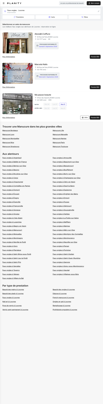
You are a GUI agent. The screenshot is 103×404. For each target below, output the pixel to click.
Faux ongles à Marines (61, 226)
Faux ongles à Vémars (10, 274)
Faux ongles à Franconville (12, 206)
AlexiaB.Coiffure (42, 34)
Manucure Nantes (59, 138)
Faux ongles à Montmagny (12, 238)
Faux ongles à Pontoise (62, 250)
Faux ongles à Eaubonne (62, 190)
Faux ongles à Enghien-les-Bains (65, 194)
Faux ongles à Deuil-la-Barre (63, 186)
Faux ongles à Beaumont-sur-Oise (66, 162)
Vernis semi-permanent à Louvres (15, 310)
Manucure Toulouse (60, 147)
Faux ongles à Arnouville (62, 158)
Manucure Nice (8, 142)
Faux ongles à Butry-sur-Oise (64, 174)
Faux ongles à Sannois (61, 262)
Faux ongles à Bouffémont (63, 170)
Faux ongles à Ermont (61, 198)
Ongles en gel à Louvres (62, 302)
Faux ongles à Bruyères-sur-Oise (15, 174)
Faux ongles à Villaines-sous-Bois (66, 274)
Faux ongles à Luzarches (12, 222)
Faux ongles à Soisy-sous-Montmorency (68, 266)
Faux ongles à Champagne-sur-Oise (66, 178)
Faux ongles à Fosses (61, 202)
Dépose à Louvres (60, 294)
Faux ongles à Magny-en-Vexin (14, 226)
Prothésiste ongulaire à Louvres (65, 310)
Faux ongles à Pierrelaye (11, 250)
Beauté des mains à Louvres (13, 290)
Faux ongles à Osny (10, 246)
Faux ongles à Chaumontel (12, 182)
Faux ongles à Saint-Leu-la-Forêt (15, 258)
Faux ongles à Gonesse (11, 210)
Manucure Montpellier (10, 138)
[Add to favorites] (30, 35)
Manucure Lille (58, 130)
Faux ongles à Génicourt (62, 206)
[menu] (3, 3)
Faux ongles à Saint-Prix (11, 262)
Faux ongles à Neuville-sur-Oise (65, 242)
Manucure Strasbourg (10, 147)
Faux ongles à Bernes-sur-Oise (14, 166)
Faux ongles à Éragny (10, 198)
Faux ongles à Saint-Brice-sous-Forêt (16, 254)
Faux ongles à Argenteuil (11, 158)
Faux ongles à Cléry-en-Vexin (64, 182)
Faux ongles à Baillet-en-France (14, 162)
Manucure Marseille (60, 134)
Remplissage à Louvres (61, 306)
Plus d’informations (8, 57)
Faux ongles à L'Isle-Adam (12, 218)
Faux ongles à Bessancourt (63, 166)
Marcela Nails (41, 64)
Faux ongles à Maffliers (62, 222)
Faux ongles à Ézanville (11, 202)
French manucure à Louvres (63, 298)
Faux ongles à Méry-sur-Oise (64, 230)
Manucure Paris (59, 142)
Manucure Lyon (8, 134)
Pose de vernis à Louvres (12, 306)
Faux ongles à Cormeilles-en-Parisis (16, 186)
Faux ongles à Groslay (10, 214)
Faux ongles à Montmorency (64, 238)
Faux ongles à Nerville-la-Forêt (14, 242)
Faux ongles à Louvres (11, 298)
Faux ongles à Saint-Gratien (63, 254)
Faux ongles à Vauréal (61, 270)
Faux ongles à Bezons (10, 170)
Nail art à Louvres (9, 302)
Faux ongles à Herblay (61, 214)
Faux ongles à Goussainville (63, 210)
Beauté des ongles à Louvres (64, 290)
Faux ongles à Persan (61, 246)
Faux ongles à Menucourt (12, 230)
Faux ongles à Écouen (10, 194)
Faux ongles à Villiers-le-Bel (13, 278)
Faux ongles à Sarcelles (11, 266)
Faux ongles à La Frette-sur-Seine (66, 218)
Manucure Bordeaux (10, 130)
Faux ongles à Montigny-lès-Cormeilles (68, 234)
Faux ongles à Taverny (11, 270)
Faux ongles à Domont (11, 190)
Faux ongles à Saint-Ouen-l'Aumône (66, 258)
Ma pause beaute (43, 95)
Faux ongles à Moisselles (12, 234)
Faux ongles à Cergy (10, 178)
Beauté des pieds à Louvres (13, 294)
